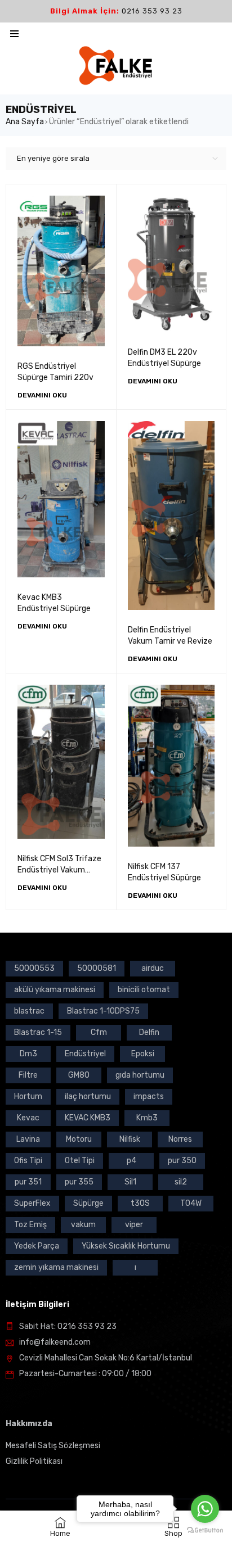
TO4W (191, 1203)
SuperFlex (32, 1203)
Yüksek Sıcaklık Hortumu (126, 1246)
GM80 (79, 1075)
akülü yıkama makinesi (54, 989)
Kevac (28, 1118)
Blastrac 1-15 (38, 1032)
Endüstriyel (85, 1054)
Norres (180, 1139)
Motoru (79, 1139)
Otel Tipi (80, 1160)
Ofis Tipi (28, 1160)
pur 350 (182, 1160)
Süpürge (88, 1203)
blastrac (29, 1011)
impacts (148, 1096)
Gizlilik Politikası (34, 1461)
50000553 (34, 968)
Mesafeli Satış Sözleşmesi (53, 1445)
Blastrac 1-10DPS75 (103, 1011)
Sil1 (130, 1182)
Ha (11, 1423)
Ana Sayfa (25, 121)
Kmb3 (147, 1118)
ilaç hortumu (88, 1096)
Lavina (28, 1139)
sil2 (181, 1182)
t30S (140, 1203)
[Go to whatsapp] (205, 1509)
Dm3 (28, 1054)
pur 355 (79, 1182)
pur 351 (28, 1182)
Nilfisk (129, 1139)
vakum (83, 1224)
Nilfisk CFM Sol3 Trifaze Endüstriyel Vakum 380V (59, 870)
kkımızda (34, 1423)
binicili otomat (144, 989)
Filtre (28, 1075)
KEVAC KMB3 (87, 1118)
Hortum (28, 1096)
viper (134, 1224)
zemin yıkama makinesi (56, 1267)
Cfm (99, 1032)
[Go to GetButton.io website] (205, 1530)
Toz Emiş (30, 1224)
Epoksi (142, 1054)
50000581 (96, 968)
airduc (152, 968)
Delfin (149, 1032)
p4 (131, 1160)
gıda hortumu (139, 1075)
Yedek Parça (36, 1246)
